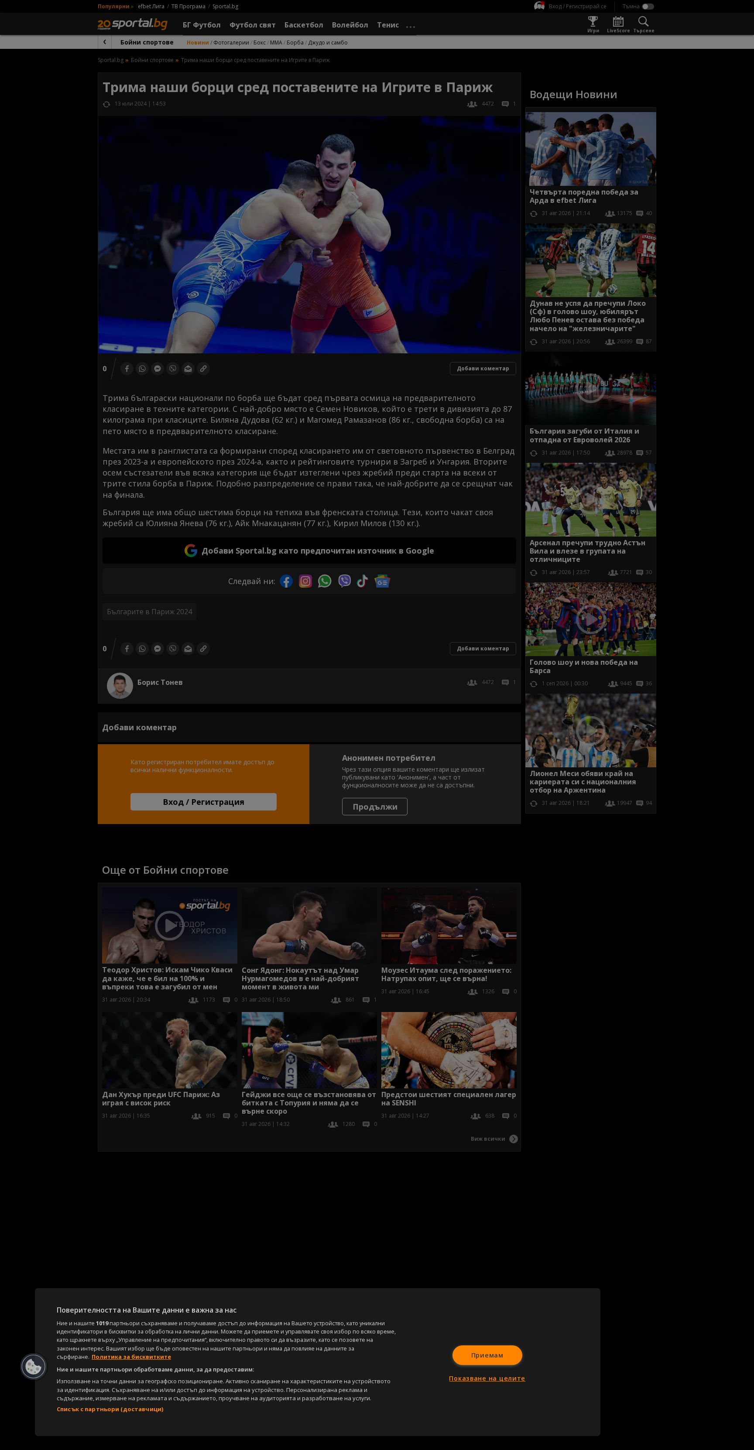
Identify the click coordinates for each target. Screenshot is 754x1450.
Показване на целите (487, 1378)
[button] (34, 1367)
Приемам (487, 1355)
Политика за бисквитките (131, 1357)
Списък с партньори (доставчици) (110, 1409)
